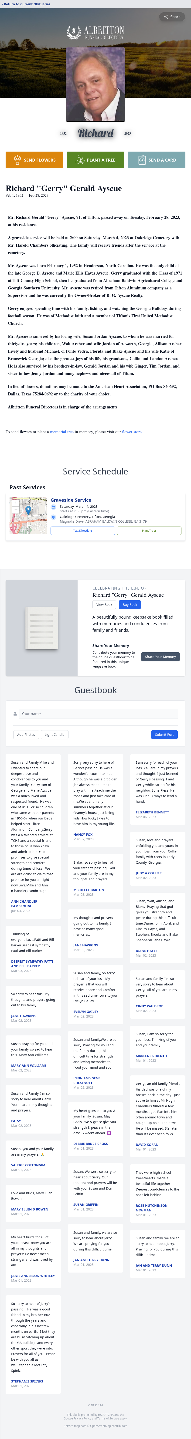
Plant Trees (149, 531)
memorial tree (62, 431)
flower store (132, 431)
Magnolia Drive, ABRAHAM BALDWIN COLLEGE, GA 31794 (104, 521)
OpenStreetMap (100, 1426)
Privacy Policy (82, 1418)
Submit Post (164, 734)
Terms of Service (108, 1418)
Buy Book (130, 604)
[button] (28, 510)
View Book (104, 604)
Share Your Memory (160, 656)
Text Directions (82, 531)
